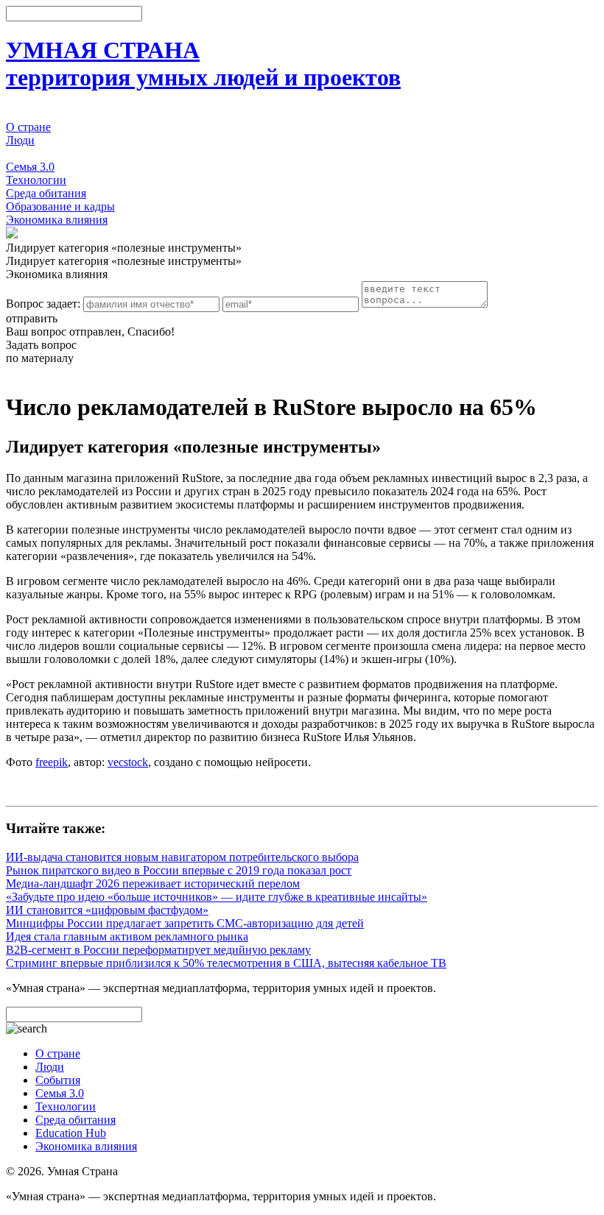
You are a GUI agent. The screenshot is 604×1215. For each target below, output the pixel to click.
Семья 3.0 (30, 166)
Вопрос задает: (43, 303)
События (28, 153)
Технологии (36, 180)
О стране (28, 127)
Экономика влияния (57, 219)
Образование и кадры (60, 206)
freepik (51, 762)
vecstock (128, 762)
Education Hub (70, 1133)
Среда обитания (46, 193)
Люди (20, 140)
